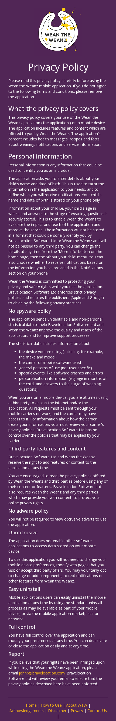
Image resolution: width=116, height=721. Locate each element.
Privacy (77, 710)
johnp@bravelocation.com (42, 673)
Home (31, 705)
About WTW (76, 705)
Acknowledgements (26, 710)
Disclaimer (57, 710)
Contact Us (97, 710)
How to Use (51, 705)
